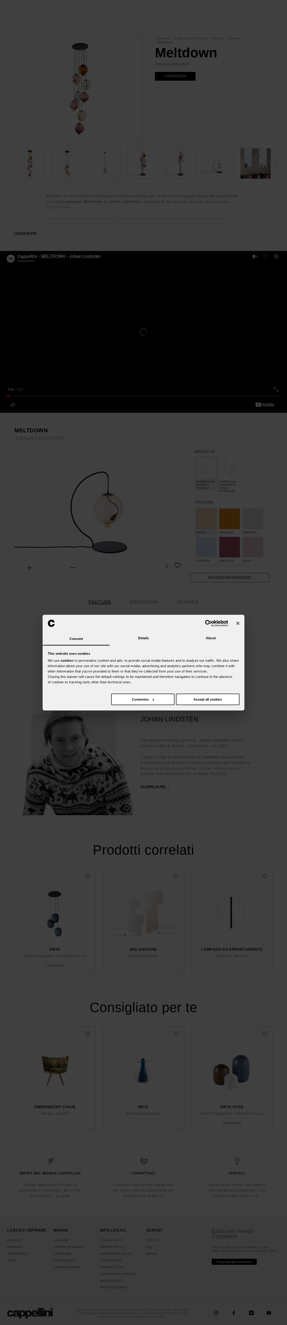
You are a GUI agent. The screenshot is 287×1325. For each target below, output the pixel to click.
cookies (67, 660)
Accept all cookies (208, 699)
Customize (140, 699)
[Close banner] (237, 623)
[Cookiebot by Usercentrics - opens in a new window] (208, 623)
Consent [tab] (76, 639)
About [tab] (211, 638)
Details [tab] (143, 638)
